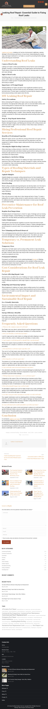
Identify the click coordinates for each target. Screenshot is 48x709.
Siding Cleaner (39, 627)
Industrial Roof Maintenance (6, 621)
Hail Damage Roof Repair (29, 619)
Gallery (3, 700)
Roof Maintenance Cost (28, 625)
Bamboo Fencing (27, 609)
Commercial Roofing (6, 27)
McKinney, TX (5, 688)
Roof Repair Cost (38, 625)
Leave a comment (38, 432)
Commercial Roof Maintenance (30, 613)
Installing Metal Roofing (18, 621)
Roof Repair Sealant (12, 627)
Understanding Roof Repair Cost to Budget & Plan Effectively (16, 493)
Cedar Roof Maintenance (21, 611)
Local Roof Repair (16, 623)
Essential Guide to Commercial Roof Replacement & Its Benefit (39, 483)
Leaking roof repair (7, 52)
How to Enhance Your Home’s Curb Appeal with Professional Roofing (16, 483)
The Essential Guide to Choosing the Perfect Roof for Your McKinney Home (16, 473)
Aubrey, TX (4, 694)
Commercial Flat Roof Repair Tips (37, 611)
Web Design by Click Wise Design (26, 707)
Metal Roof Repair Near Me (29, 623)
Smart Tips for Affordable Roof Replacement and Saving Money (38, 494)
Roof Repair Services (19, 627)
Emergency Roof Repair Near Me (22, 617)
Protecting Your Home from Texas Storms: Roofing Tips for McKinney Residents (40, 473)
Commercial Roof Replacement (14, 615)
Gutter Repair (16, 619)
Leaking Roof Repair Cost (37, 621)
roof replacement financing (26, 627)
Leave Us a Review (32, 2)
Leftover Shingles (10, 623)
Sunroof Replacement (19, 629)
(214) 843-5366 (40, 6)
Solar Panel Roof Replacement (6, 629)
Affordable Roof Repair (9, 609)
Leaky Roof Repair (5, 623)
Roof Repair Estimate (5, 627)
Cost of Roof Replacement (31, 615)
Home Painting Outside (36, 619)
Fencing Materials (30, 617)
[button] (1, 14)
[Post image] (5, 472)
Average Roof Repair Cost (21, 609)
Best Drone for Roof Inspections (35, 609)
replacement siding (37, 623)
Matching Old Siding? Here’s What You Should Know (13, 589)
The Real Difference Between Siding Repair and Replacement (15, 584)
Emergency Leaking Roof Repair (41, 615)
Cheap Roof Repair (28, 611)
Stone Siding (13, 629)
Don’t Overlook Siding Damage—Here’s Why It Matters (13, 594)
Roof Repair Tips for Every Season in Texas (11, 598)
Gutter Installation (7, 619)
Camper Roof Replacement (13, 611)
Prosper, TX (4, 697)
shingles (35, 259)
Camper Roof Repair (5, 611)
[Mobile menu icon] (46, 4)
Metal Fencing (22, 623)
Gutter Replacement (21, 619)
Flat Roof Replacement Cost (38, 617)
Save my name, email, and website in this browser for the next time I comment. (20, 538)
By (23, 432)
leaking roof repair (15, 419)
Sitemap (16, 707)
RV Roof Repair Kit (33, 627)
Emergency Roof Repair (9, 617)
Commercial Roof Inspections (11, 613)
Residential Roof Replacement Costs (13, 625)
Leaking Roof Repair (25, 434)
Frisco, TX (4, 691)
